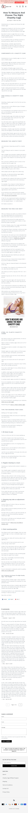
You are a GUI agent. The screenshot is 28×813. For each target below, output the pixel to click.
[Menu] (25, 6)
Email (2, 722)
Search (4, 774)
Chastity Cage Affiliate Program (11, 778)
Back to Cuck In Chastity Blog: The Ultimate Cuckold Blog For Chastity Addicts (14, 750)
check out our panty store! (7, 570)
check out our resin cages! (7, 401)
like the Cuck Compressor (10, 195)
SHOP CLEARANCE (19, 2)
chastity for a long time (19, 237)
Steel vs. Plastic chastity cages (17, 404)
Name (2, 716)
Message (3, 727)
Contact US (5, 788)
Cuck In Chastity (15, 808)
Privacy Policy (6, 792)
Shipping (5, 781)
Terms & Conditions (7, 785)
